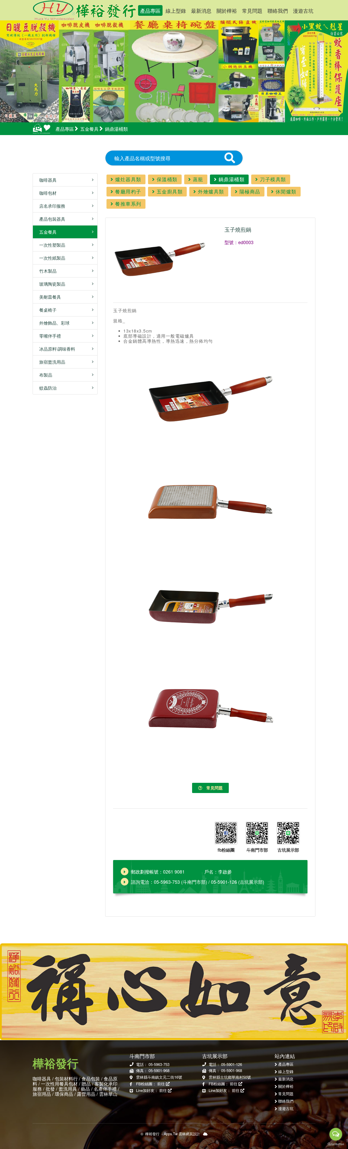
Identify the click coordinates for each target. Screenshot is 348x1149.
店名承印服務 (50, 206)
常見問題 (252, 10)
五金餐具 (46, 232)
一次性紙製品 (50, 258)
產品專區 (150, 10)
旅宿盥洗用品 (50, 362)
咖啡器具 (46, 180)
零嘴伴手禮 (48, 336)
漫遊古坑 (303, 10)
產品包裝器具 (50, 219)
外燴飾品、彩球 (52, 323)
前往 (161, 1083)
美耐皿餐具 (48, 297)
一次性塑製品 (50, 245)
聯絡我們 (277, 10)
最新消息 (201, 10)
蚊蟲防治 (46, 388)
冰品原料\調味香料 (55, 349)
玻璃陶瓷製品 (50, 284)
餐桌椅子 (46, 310)
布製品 (43, 375)
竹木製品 (46, 271)
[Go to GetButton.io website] (336, 1143)
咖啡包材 (46, 193)
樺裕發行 (85, 10)
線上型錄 (176, 10)
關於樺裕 (227, 10)
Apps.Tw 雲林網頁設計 (182, 1133)
